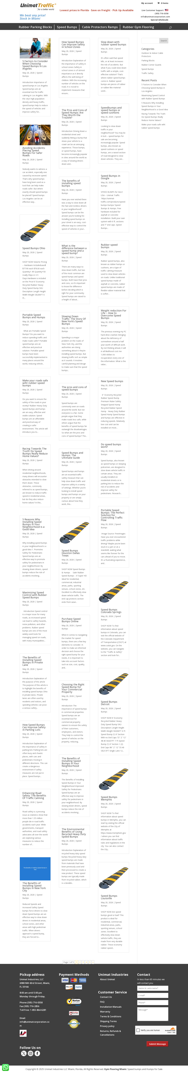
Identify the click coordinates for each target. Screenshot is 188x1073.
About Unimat (107, 979)
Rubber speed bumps (109, 246)
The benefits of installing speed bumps (71, 183)
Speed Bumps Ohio (33, 248)
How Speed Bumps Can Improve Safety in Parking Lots (34, 727)
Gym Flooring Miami (115, 1069)
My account (147, 3)
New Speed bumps (112, 381)
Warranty (105, 1011)
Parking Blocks (148, 60)
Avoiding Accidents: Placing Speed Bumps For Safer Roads (33, 151)
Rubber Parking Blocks (35, 27)
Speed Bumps (67, 27)
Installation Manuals (111, 1006)
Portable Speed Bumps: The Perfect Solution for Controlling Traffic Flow (112, 515)
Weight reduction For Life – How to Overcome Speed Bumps (113, 314)
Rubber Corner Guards (151, 64)
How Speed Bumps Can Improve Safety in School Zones (73, 44)
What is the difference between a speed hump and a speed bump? (74, 249)
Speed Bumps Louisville (109, 897)
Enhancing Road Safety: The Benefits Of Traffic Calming (34, 795)
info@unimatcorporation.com (155, 16)
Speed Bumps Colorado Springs (111, 611)
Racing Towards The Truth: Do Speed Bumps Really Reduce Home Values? (35, 452)
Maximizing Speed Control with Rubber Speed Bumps (34, 595)
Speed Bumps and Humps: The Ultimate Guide (72, 455)
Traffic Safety (147, 73)
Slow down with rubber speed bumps (113, 43)
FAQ (102, 1001)
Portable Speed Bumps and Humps (33, 316)
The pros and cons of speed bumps (74, 388)
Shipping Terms (108, 1021)
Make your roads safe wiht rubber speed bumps (35, 383)
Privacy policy (107, 1026)
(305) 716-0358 (161, 13)
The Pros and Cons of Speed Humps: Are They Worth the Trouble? (74, 113)
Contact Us (106, 997)
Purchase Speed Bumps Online (71, 620)
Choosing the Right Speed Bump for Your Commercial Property (73, 688)
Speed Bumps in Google (110, 177)
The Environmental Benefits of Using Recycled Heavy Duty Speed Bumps (74, 832)
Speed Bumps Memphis (109, 798)
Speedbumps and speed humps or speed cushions (111, 110)
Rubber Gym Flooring (138, 27)
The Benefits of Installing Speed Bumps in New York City (34, 886)
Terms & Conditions (110, 1016)
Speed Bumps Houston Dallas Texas (71, 553)
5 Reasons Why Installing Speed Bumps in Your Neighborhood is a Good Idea (33, 524)
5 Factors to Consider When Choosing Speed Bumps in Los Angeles (35, 64)
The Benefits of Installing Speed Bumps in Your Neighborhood (71, 762)
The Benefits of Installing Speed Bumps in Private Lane (32, 661)
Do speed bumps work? (111, 445)
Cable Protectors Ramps (100, 27)
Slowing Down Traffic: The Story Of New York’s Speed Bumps (74, 320)
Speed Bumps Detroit (109, 703)
